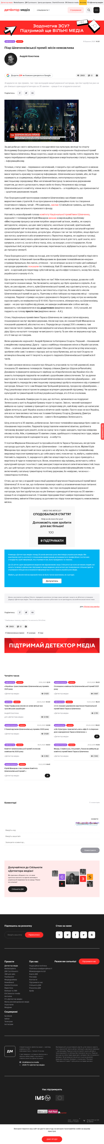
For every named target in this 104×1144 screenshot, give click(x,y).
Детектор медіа (7, 3)
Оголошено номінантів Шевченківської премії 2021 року (76, 687)
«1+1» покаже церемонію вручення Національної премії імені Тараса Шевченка (75, 707)
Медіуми (8, 1007)
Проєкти (9, 961)
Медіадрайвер (10, 979)
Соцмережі (11, 1011)
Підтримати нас (36, 982)
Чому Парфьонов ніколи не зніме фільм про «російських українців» (23, 707)
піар (41, 633)
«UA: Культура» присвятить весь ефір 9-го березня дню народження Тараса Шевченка (76, 730)
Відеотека (8, 988)
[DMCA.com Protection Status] (42, 1113)
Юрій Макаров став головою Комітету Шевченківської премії (21, 769)
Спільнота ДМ (18, 889)
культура (32, 633)
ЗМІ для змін (9, 974)
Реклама (33, 977)
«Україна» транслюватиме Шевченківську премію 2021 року (26, 687)
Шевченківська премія (15, 633)
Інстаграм (8, 1024)
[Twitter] (26, 93)
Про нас (33, 961)
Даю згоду (52, 1139)
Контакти (33, 979)
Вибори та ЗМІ (10, 991)
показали (33, 266)
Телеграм (8, 1021)
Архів (31, 991)
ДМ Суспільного (31, 3)
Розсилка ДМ (35, 988)
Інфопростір (9, 41)
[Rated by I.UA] (62, 1113)
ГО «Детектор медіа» (95, 3)
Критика (8, 702)
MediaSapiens (19, 3)
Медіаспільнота (60, 682)
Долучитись (52, 581)
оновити (94, 819)
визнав (52, 218)
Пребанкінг (9, 977)
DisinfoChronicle (58, 3)
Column (19, 41)
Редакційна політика (38, 966)
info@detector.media (30, 1062)
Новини (19, 682)
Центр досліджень (44, 3)
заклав (54, 204)
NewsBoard (9, 982)
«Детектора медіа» (91, 606)
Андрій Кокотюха (29, 56)
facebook (8, 1016)
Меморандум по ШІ (37, 971)
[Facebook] (19, 93)
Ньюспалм (8, 1004)
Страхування (75, 10)
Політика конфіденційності (40, 968)
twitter (7, 1019)
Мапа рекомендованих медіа (16, 1002)
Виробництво (60, 725)
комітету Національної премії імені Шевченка (64, 214)
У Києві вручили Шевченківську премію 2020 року (26, 729)
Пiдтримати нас (89, 961)
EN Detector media (72, 3)
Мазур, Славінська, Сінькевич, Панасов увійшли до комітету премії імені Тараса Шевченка (76, 750)
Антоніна (83, 3)
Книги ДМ (33, 974)
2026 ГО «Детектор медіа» (33, 1065)
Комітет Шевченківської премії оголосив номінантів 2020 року (22, 750)
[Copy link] (32, 93)
